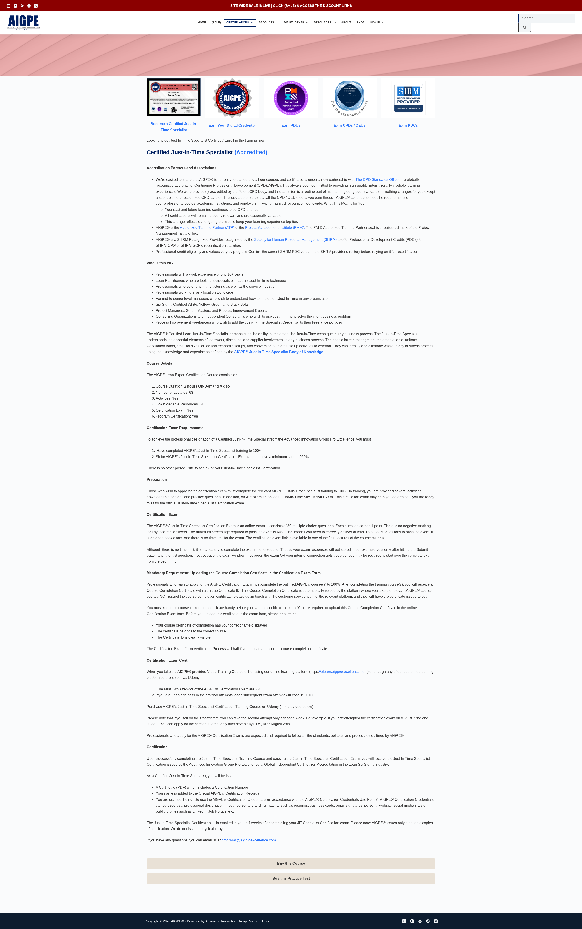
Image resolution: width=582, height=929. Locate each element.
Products (266, 22)
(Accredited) (250, 152)
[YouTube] (15, 6)
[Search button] (524, 27)
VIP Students (294, 22)
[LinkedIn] (8, 6)
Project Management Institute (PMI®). (275, 227)
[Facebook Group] (22, 6)
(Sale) (216, 22)
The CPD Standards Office (377, 179)
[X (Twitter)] (36, 6)
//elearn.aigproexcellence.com (343, 672)
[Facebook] (29, 6)
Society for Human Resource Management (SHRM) (295, 240)
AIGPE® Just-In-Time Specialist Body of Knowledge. (279, 352)
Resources (322, 22)
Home (202, 22)
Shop (360, 22)
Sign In (375, 22)
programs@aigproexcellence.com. (249, 840)
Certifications (237, 22)
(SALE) (290, 6)
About (346, 22)
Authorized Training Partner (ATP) (207, 227)
